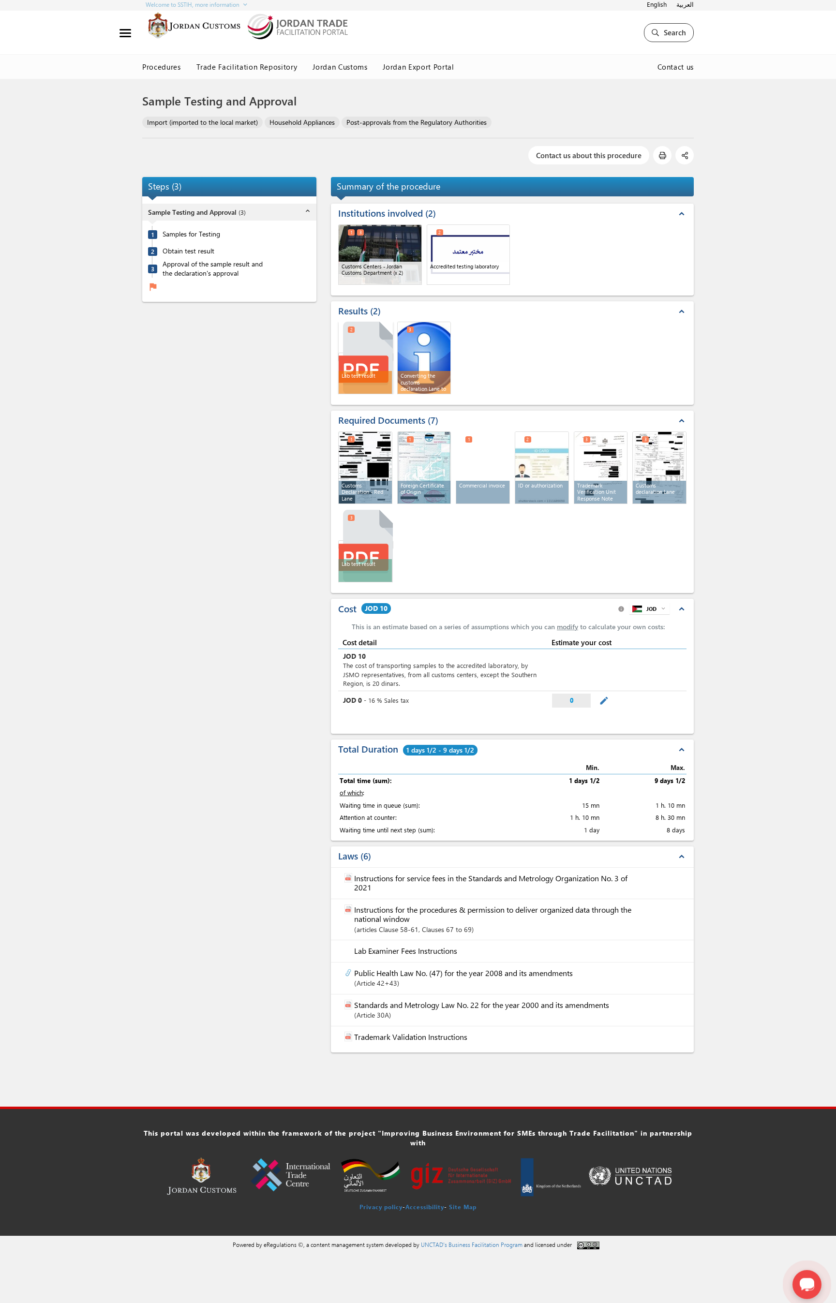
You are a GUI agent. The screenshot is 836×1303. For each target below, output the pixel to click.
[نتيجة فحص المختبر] (365, 357)
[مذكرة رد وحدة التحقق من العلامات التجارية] (601, 467)
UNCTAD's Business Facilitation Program (471, 1244)
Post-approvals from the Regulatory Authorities (416, 122)
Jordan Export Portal (418, 67)
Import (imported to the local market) (202, 122)
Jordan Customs (340, 67)
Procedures (161, 67)
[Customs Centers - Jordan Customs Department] (380, 254)
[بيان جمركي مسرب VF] (659, 467)
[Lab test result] (365, 544)
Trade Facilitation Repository (247, 67)
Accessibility (424, 1207)
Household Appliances (302, 122)
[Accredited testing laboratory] (468, 254)
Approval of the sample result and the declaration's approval (213, 269)
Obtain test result (188, 251)
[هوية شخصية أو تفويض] (542, 467)
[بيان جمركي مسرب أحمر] (365, 467)
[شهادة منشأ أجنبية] (424, 467)
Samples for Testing (191, 234)
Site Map (463, 1207)
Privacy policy (381, 1207)
